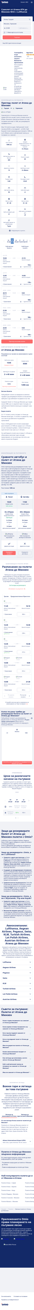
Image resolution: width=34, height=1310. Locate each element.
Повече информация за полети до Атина (15, 1167)
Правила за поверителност (10, 1300)
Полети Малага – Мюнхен (9, 1201)
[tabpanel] (17, 750)
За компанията (6, 1296)
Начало (3, 1209)
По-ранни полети (11, 696)
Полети (10, 1209)
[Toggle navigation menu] (32, 2)
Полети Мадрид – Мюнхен (9, 1194)
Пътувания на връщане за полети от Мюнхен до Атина (16, 1163)
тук (27, 704)
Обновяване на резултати (15, 589)
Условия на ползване (20, 1296)
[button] (10, 28)
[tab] (9, 247)
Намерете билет (9, 365)
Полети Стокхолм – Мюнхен (10, 1198)
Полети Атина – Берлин (8, 1187)
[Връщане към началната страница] (4, 2)
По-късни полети (23, 696)
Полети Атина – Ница (8, 1190)
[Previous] (5, 800)
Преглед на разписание (9, 386)
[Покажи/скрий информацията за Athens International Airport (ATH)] (30, 1141)
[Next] (30, 241)
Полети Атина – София (8, 1183)
